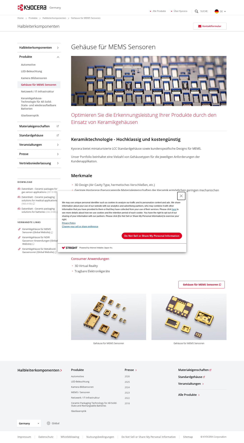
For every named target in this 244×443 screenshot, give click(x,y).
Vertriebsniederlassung (35, 163)
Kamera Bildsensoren (34, 78)
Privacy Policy (69, 223)
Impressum (24, 437)
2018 (127, 403)
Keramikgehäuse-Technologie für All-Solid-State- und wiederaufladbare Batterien (38, 103)
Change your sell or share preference (80, 226)
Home (21, 17)
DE (221, 11)
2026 (127, 376)
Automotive (28, 64)
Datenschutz (45, 437)
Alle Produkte (159, 11)
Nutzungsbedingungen (100, 437)
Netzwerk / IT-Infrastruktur (37, 91)
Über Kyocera (180, 11)
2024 (127, 387)
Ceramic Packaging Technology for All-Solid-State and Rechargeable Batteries (94, 404)
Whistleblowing (70, 437)
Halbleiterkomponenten (54, 17)
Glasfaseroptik (30, 115)
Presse (23, 154)
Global (55, 423)
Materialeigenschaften (34, 126)
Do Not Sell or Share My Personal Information (148, 437)
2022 (127, 398)
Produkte (33, 17)
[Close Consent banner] (181, 196)
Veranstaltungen (30, 145)
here (174, 209)
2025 (127, 381)
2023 (127, 392)
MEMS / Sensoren (80, 392)
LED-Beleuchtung (31, 71)
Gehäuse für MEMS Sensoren (200, 284)
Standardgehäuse (31, 135)
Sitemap (188, 437)
